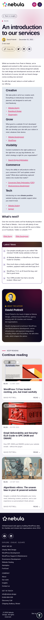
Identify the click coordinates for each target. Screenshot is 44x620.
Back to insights (10, 16)
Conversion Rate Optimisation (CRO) (21, 182)
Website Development (16, 137)
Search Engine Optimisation (18, 160)
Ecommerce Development (11, 559)
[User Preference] (39, 615)
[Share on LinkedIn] (24, 49)
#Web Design (7, 236)
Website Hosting (14, 205)
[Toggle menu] (39, 4)
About (4, 577)
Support (11, 209)
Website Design (13, 108)
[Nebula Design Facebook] (4, 536)
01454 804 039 (7, 597)
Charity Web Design (9, 550)
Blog (6, 21)
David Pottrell (11, 39)
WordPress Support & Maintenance (14, 556)
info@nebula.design (9, 594)
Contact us (6, 586)
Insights (5, 583)
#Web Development (22, 236)
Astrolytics (5, 565)
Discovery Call (7, 600)
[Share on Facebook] (29, 49)
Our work (5, 580)
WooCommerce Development (18, 186)
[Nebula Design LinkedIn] (11, 536)
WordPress (12, 140)
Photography (12, 114)
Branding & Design (15, 111)
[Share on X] (18, 49)
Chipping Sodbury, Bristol (11, 603)
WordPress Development (11, 553)
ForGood (5, 568)
